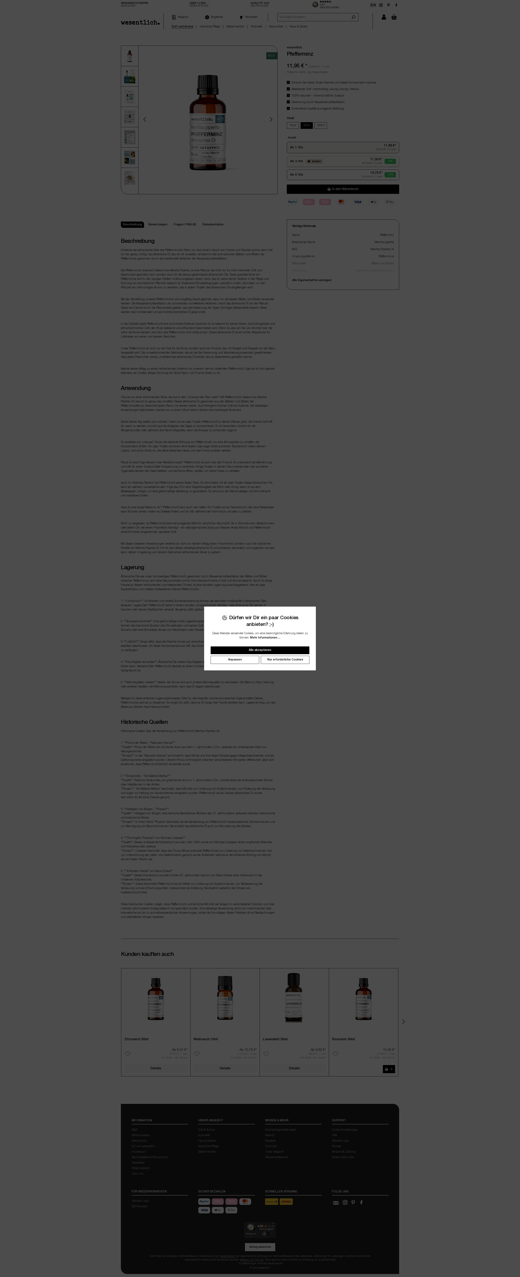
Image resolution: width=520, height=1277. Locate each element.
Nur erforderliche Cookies (285, 659)
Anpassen (235, 659)
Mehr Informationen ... (265, 637)
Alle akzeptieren (260, 650)
